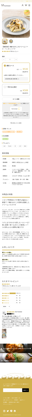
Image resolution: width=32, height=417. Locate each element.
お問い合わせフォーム (7, 400)
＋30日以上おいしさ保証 (22, 162)
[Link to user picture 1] (4, 333)
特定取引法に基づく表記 (14, 402)
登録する (25, 390)
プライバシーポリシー (7, 404)
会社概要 (5, 402)
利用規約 (16, 400)
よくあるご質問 (6, 398)
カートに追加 (16, 99)
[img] (11, 312)
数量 (3, 56)
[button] (6, 51)
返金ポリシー (22, 400)
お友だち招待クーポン (16, 398)
